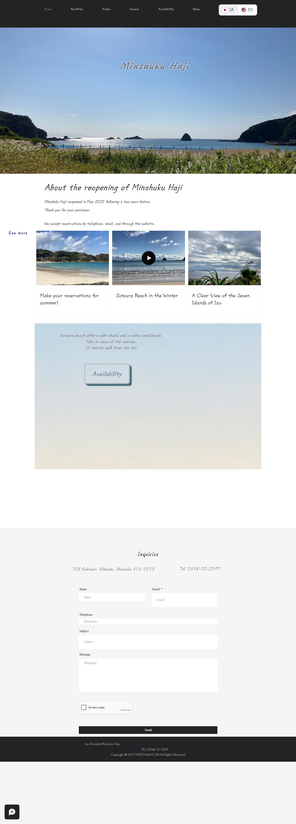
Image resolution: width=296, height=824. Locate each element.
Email (156, 589)
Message (84, 654)
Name (83, 589)
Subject (84, 631)
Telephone (85, 614)
